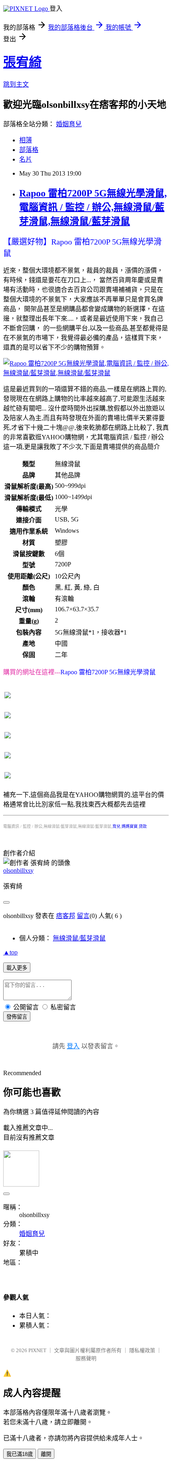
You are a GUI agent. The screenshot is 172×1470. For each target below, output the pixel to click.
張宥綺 (22, 62)
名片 (25, 159)
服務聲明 (86, 1358)
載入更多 (16, 968)
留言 (83, 915)
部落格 (28, 149)
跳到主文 (16, 84)
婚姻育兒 (69, 124)
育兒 (116, 826)
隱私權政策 (142, 1350)
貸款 (143, 826)
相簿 (25, 140)
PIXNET (37, 1350)
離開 (46, 1454)
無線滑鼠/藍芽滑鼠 (79, 938)
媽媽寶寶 (130, 826)
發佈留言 (16, 1017)
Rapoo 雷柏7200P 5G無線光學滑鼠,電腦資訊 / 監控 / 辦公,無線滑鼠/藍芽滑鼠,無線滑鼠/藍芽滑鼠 (93, 207)
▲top (10, 952)
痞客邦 (65, 915)
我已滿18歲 (19, 1454)
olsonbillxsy (18, 870)
